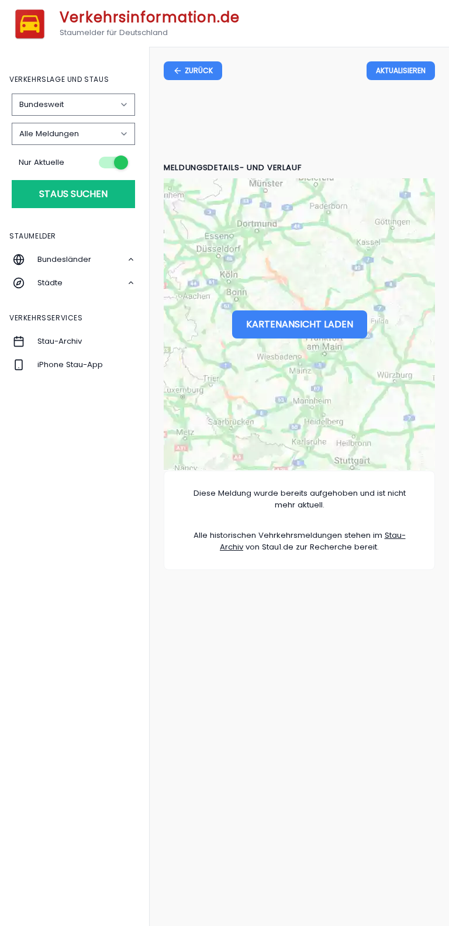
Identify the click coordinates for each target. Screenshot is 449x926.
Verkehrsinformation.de (150, 17)
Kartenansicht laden (299, 324)
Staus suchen (73, 194)
